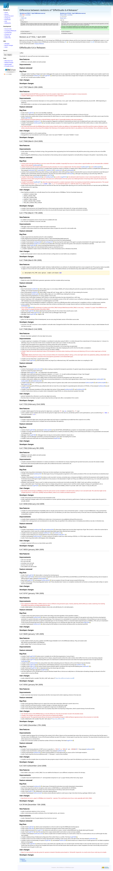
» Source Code (7, 29)
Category (22, 859)
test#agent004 (37, 242)
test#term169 (80, 664)
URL (66, 42)
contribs (28, 15)
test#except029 (37, 165)
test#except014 (85, 167)
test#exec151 (37, 121)
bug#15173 (31, 791)
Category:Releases (39, 43)
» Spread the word (8, 16)
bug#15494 (33, 245)
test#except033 (46, 580)
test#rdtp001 (24, 306)
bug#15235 (32, 656)
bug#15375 (27, 384)
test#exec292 (37, 786)
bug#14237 (31, 827)
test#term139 (49, 170)
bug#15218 (33, 372)
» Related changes (8, 62)
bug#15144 (32, 664)
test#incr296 (62, 840)
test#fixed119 (47, 533)
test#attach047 (38, 474)
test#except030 (97, 167)
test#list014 (35, 292)
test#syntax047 (50, 177)
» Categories (7, 18)
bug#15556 (27, 118)
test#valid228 (24, 661)
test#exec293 (89, 749)
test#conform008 (38, 369)
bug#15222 (34, 668)
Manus (62, 15)
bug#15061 (48, 840)
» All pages (6, 43)
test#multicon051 (37, 381)
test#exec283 (101, 386)
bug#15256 (86, 622)
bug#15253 (31, 575)
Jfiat (21, 15)
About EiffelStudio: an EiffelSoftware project (65, 867)
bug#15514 (64, 177)
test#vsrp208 (69, 173)
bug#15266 (30, 577)
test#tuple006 (70, 170)
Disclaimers (54, 867)
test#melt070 (31, 170)
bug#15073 (31, 832)
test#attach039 (33, 663)
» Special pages (8, 64)
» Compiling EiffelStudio (10, 30)
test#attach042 (38, 529)
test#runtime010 (37, 793)
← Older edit (23, 18)
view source (41, 13)
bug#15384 (33, 435)
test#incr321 (37, 243)
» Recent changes (8, 45)
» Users (6, 47)
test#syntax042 (38, 177)
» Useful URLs (7, 37)
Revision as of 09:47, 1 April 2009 (28, 13)
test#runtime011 (37, 536)
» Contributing (7, 32)
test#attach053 (81, 389)
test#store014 (59, 170)
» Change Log (7, 34)
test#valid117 (61, 534)
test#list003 (35, 289)
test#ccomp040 (89, 382)
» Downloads (7, 19)
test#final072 (85, 666)
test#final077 (37, 182)
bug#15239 (44, 669)
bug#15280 (32, 430)
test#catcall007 (25, 387)
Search (5, 50)
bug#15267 (35, 485)
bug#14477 (47, 75)
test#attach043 (50, 529)
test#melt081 (40, 170)
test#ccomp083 (102, 382)
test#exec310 (36, 75)
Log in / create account (107, 3)
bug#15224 (57, 438)
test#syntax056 (69, 389)
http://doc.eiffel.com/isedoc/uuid (64, 678)
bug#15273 (30, 580)
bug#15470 (30, 307)
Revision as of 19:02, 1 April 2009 (69, 13)
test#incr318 (58, 533)
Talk (24, 15)
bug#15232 (37, 312)
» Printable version (9, 66)
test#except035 (38, 123)
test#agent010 (49, 242)
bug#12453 (31, 828)
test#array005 (35, 294)
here (91, 42)
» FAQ (5, 21)
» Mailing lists (7, 23)
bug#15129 (32, 666)
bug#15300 (33, 314)
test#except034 (47, 430)
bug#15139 (32, 659)
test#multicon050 (38, 833)
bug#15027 (32, 843)
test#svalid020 (25, 381)
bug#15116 (40, 830)
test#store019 (37, 624)
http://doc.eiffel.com (57, 719)
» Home (6, 12)
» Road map (7, 36)
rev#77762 (49, 175)
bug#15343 (32, 360)
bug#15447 (31, 311)
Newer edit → (63, 18)
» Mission (6, 14)
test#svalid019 (100, 379)
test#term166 (60, 751)
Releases (24, 861)
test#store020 (37, 617)
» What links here (8, 61)
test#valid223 (92, 838)
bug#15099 (73, 837)
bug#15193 (70, 740)
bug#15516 (31, 113)
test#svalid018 (37, 477)
